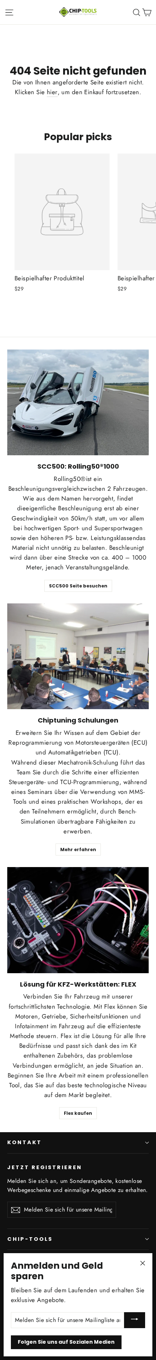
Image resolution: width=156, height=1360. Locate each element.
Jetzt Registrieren (44, 1167)
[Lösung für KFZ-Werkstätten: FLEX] (78, 920)
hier (52, 92)
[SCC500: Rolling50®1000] (78, 403)
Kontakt (24, 1142)
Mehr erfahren (78, 849)
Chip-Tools (30, 1239)
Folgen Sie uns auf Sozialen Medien (66, 1342)
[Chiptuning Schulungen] (78, 656)
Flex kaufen (78, 1113)
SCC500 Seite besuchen (78, 586)
